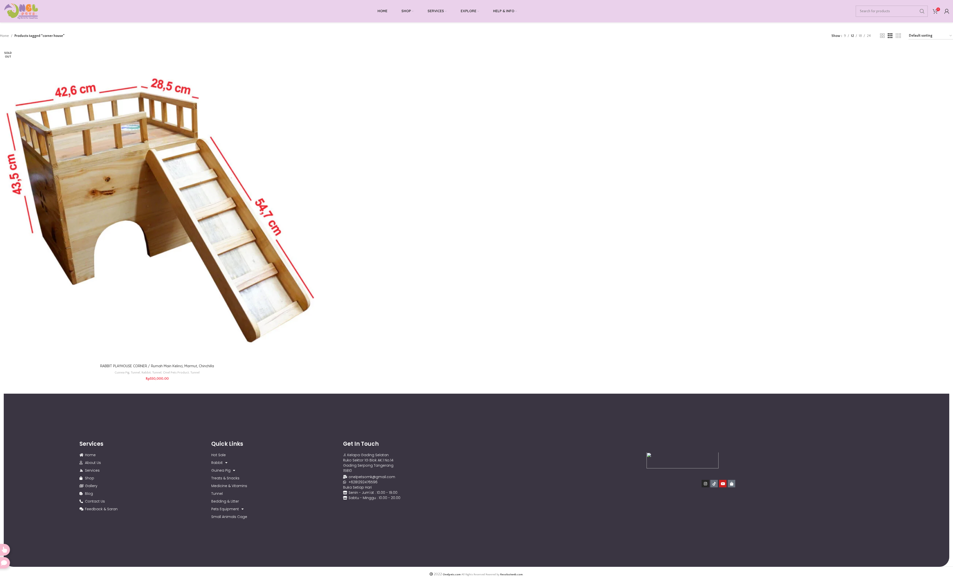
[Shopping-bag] (731, 484)
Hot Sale (218, 454)
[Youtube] (723, 484)
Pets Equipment (225, 509)
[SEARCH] (922, 11)
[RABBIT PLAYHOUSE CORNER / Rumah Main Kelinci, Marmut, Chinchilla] (157, 204)
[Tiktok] (714, 484)
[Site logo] (21, 11)
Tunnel (135, 372)
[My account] (947, 11)
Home (4, 36)
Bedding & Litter (225, 501)
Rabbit (146, 372)
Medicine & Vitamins (229, 485)
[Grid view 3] (890, 36)
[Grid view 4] (898, 36)
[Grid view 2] (882, 36)
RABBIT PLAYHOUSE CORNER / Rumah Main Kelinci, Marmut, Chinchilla (157, 366)
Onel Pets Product (176, 372)
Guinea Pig (122, 372)
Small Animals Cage (229, 516)
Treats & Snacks (225, 478)
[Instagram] (705, 484)
